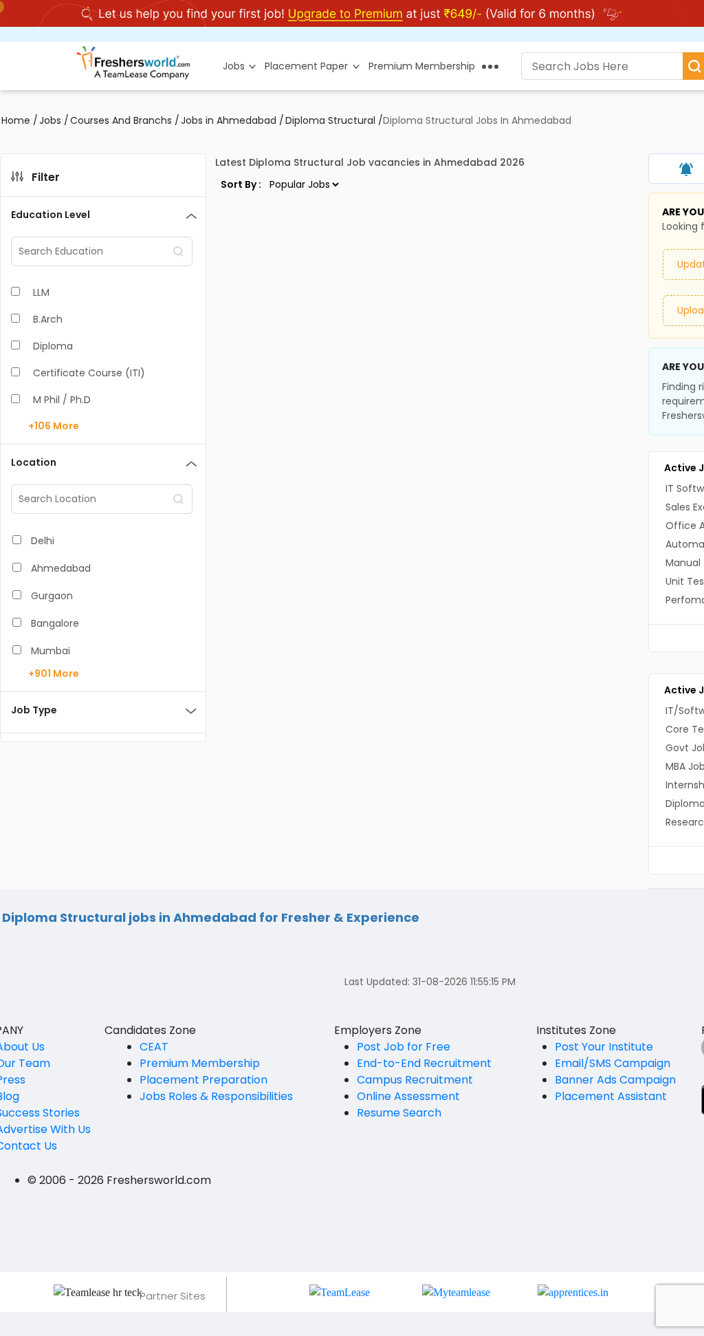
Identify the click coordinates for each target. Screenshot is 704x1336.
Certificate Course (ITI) (89, 373)
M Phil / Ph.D (62, 400)
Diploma (53, 346)
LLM (41, 292)
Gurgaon (52, 596)
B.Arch (48, 319)
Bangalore (55, 623)
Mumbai (50, 651)
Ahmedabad (61, 568)
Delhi (42, 541)
